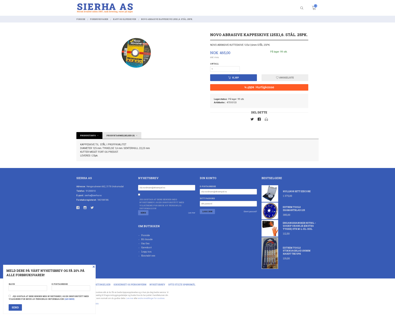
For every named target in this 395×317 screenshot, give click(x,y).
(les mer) (69, 299)
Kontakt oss (148, 255)
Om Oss (145, 243)
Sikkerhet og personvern (130, 284)
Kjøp (235, 77)
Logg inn (146, 251)
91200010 (91, 191)
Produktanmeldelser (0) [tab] (120, 135)
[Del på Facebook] (259, 120)
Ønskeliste (286, 77)
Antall (214, 63)
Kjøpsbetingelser (98, 284)
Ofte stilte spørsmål (181, 284)
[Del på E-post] (266, 120)
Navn (12, 284)
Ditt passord (207, 198)
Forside (145, 235)
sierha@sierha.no (93, 195)
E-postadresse (208, 186)
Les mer (191, 213)
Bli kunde (147, 239)
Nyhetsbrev (157, 284)
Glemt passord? (250, 212)
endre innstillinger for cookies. (151, 298)
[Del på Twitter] (252, 120)
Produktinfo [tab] (88, 135)
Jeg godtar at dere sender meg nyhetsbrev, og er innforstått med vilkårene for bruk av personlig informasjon (161, 204)
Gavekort (146, 247)
